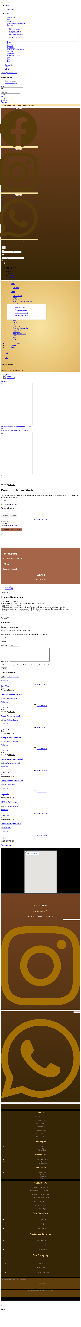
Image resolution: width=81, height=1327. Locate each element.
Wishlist (42, 1174)
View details (5, 481)
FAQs (43, 1148)
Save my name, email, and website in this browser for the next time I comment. (29, 665)
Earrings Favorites (43, 1272)
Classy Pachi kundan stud (12, 780)
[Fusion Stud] (6, 828)
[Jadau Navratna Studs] (9, 698)
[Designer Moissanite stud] (10, 677)
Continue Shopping (11, 83)
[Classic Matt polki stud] (9, 806)
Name (3, 638)
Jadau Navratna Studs (11, 716)
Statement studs (10, 378)
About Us (42, 1146)
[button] (11, 529)
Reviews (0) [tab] (9, 589)
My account (43, 1172)
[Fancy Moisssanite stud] (9, 720)
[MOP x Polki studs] (8, 784)
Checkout (42, 1176)
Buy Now (13, 515)
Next (2, 428)
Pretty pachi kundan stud (12, 759)
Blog (3, 1287)
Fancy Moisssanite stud (11, 737)
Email (3, 642)
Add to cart (5, 515)
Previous (4, 381)
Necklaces (42, 1263)
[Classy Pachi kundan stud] (10, 763)
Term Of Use (42, 1163)
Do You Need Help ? (40, 905)
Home (7, 374)
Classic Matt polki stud (11, 823)
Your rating (5, 645)
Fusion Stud (6, 845)
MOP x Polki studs (9, 802)
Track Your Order (42, 1159)
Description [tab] (9, 587)
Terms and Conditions (41, 1283)
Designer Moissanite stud (11, 694)
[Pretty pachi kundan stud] (10, 741)
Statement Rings (42, 1268)
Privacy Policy (42, 1150)
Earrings (8, 376)
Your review (5, 661)
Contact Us (42, 1161)
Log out (42, 1178)
